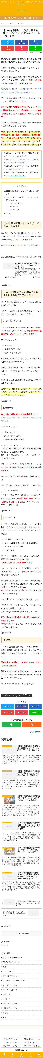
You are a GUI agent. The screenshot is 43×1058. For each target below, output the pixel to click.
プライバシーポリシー (11, 1046)
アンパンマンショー (11, 976)
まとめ (8, 213)
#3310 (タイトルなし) (32, 1046)
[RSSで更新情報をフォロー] (31, 724)
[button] (38, 490)
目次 (18, 186)
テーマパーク (14, 210)
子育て (5, 1013)
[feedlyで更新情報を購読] (11, 724)
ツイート (4, 945)
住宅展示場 (14, 206)
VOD (5, 967)
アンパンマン (8, 971)
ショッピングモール (17, 203)
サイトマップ (11, 1042)
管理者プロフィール (32, 1042)
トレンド (6, 999)
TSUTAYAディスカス (11, 962)
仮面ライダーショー (11, 1008)
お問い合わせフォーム (32, 1039)
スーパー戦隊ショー (25, 695)
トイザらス (7, 994)
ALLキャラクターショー (12, 958)
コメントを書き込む (21, 933)
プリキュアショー (10, 1004)
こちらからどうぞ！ (19, 156)
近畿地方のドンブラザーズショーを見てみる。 (20, 245)
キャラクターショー (9, 695)
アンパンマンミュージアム (14, 981)
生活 (4, 1017)
